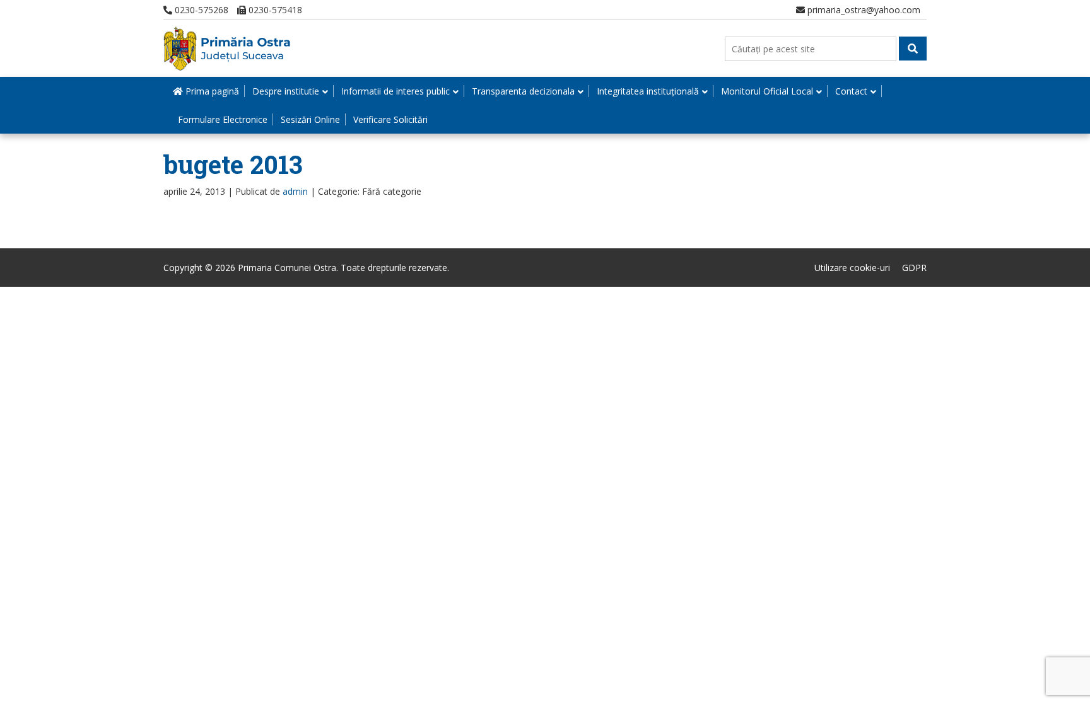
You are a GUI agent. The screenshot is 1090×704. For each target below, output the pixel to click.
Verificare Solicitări (390, 119)
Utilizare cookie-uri (852, 268)
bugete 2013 (233, 164)
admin (295, 191)
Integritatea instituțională (648, 91)
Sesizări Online (310, 119)
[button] (913, 49)
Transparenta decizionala (523, 91)
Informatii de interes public (395, 91)
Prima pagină (211, 91)
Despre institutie (285, 91)
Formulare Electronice (222, 119)
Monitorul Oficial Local (767, 91)
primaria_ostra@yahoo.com (862, 10)
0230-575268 (200, 10)
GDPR (914, 268)
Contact (851, 91)
